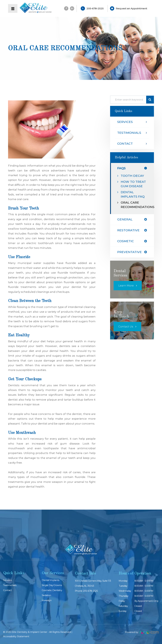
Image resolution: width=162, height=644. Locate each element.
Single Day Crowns (52, 585)
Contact (125, 143)
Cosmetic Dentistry (52, 590)
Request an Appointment (131, 8)
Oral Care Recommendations (134, 205)
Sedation (46, 595)
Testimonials (129, 133)
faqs (121, 168)
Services (125, 122)
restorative (128, 230)
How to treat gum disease (133, 184)
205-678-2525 (95, 8)
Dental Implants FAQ (133, 194)
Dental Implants (50, 580)
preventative (129, 252)
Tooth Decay (132, 176)
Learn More (126, 285)
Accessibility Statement (16, 636)
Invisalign (46, 600)
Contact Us (125, 326)
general (125, 219)
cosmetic (125, 241)
